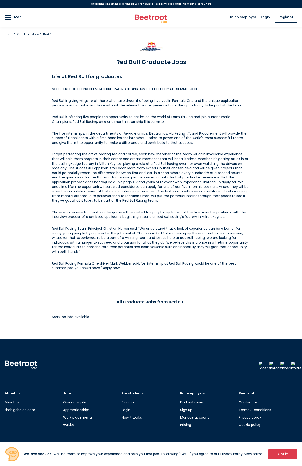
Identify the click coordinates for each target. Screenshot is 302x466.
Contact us (248, 402)
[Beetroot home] (151, 17)
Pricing (185, 424)
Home (9, 34)
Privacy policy (250, 417)
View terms (253, 454)
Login (265, 17)
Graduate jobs (75, 402)
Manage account (194, 417)
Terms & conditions (255, 409)
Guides (69, 424)
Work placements (77, 417)
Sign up (128, 402)
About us (12, 402)
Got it (283, 454)
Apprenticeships (76, 409)
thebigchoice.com (20, 409)
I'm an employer (242, 17)
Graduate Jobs (28, 34)
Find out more (191, 402)
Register (286, 17)
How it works (132, 417)
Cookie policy (250, 424)
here (208, 4)
